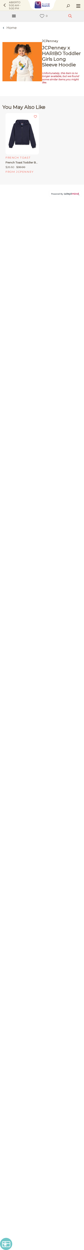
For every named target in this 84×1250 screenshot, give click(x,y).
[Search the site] (68, 6)
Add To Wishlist (35, 116)
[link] (42, 16)
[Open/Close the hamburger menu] (78, 6)
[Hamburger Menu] (14, 16)
